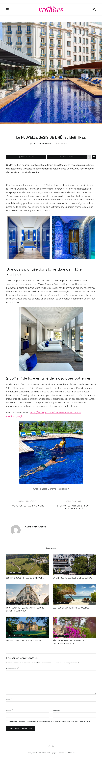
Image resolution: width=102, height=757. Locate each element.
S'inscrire (60, 393)
